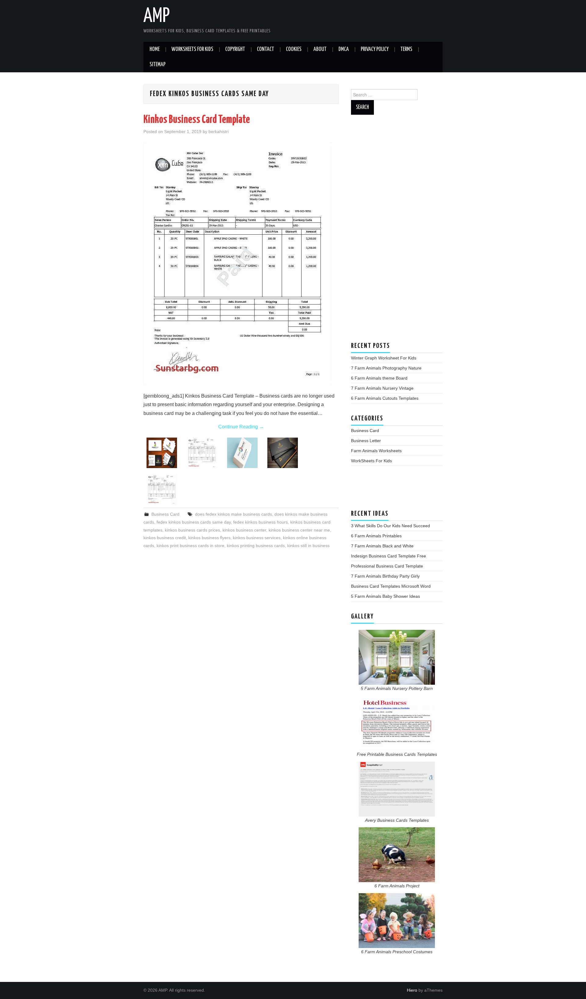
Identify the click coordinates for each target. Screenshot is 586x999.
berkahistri (218, 131)
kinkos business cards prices (192, 530)
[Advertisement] (397, 231)
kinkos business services (256, 537)
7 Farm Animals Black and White (382, 545)
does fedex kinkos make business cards (233, 514)
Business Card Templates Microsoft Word (391, 586)
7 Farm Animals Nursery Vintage (382, 388)
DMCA (343, 49)
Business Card (165, 514)
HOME (155, 49)
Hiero (412, 990)
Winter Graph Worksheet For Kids (383, 357)
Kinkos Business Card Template (196, 119)
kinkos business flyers (209, 537)
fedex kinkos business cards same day (194, 522)
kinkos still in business (308, 545)
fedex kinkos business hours (260, 522)
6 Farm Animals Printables (376, 535)
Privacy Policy (375, 49)
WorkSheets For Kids (192, 49)
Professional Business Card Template (387, 566)
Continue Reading (241, 426)
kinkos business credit (164, 537)
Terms (406, 49)
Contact (265, 49)
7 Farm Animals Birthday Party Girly (385, 576)
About (320, 49)
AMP (156, 16)
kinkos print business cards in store (190, 545)
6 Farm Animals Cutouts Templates (384, 398)
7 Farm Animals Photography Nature (386, 368)
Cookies (294, 49)
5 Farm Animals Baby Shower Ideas (385, 596)
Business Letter (366, 440)
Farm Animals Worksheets (376, 450)
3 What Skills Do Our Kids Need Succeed (390, 525)
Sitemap (157, 64)
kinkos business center (244, 530)
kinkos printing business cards (256, 545)
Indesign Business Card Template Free (388, 556)
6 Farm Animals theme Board (379, 378)
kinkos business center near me (299, 530)
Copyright (235, 49)
